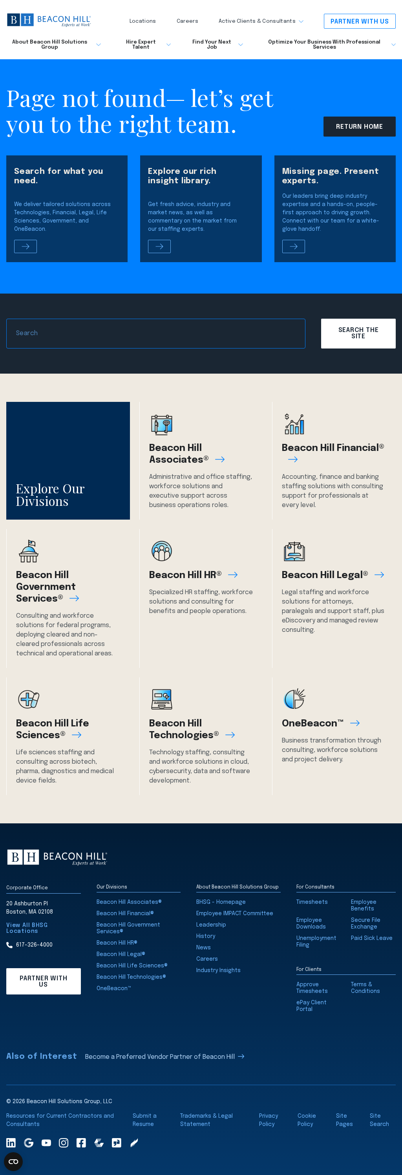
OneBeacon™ (313, 724)
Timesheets (312, 902)
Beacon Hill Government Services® (46, 587)
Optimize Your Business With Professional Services (324, 45)
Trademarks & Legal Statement (206, 1120)
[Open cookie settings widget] (13, 1161)
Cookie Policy (307, 1120)
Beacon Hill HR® (185, 575)
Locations (143, 21)
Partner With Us (360, 21)
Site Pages (344, 1120)
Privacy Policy (268, 1120)
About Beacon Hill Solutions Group (49, 45)
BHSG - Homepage (221, 902)
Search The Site (358, 333)
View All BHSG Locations (27, 928)
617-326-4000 (34, 945)
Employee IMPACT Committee (234, 913)
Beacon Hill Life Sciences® (52, 730)
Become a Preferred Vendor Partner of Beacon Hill (160, 1057)
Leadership (211, 925)
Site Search (379, 1120)
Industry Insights (218, 970)
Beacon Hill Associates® (179, 454)
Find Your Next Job (211, 45)
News (203, 948)
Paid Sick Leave (372, 938)
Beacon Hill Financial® (333, 448)
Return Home (359, 127)
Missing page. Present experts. (330, 176)
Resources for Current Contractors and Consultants (60, 1120)
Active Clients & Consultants (257, 21)
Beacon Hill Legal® (325, 575)
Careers (187, 21)
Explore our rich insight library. (182, 176)
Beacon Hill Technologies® (184, 730)
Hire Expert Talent (141, 45)
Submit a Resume (145, 1120)
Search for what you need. (58, 176)
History (205, 936)
